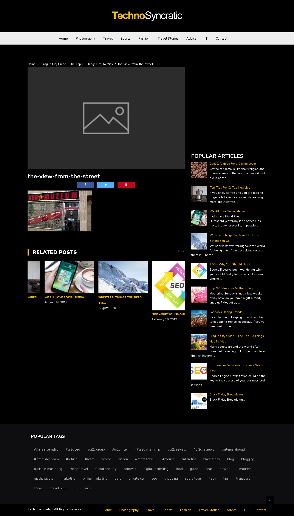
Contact (221, 38)
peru (118, 478)
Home (63, 38)
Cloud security (105, 469)
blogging (247, 459)
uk (75, 488)
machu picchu (43, 478)
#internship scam (46, 459)
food (179, 469)
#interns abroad (233, 449)
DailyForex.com (202, 144)
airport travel (145, 459)
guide (194, 469)
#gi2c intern (121, 449)
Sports (125, 38)
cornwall (130, 469)
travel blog (58, 488)
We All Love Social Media (47, 297)
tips (226, 478)
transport (243, 478)
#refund (71, 459)
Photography (85, 38)
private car (136, 478)
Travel (108, 38)
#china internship (46, 449)
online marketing (95, 478)
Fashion (144, 38)
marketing (68, 478)
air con (123, 459)
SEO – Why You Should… (154, 314)
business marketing (48, 469)
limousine (245, 469)
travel (38, 488)
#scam (89, 459)
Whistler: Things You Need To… (103, 300)
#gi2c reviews (204, 449)
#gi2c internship (148, 449)
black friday (211, 459)
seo (154, 478)
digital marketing (156, 469)
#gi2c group (96, 449)
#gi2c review (176, 449)
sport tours (193, 478)
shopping (171, 478)
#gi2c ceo (73, 449)
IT (206, 38)
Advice (191, 38)
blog (230, 459)
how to (225, 469)
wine (87, 488)
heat (209, 469)
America (168, 459)
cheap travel (79, 469)
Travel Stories (168, 38)
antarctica (188, 459)
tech (212, 478)
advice (106, 459)
